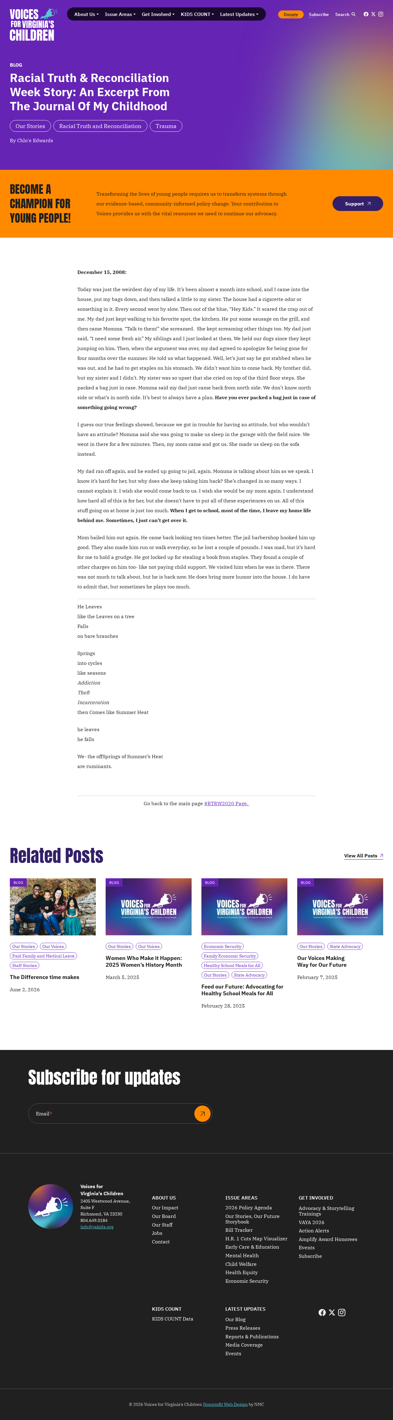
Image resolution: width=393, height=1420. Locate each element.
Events (307, 1247)
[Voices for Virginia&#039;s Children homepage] (34, 24)
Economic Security (247, 1281)
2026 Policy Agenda (248, 1208)
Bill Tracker (239, 1230)
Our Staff (162, 1225)
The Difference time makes (44, 977)
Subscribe (310, 1256)
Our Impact (165, 1208)
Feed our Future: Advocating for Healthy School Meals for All (242, 990)
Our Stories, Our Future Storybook (252, 1219)
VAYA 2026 (312, 1222)
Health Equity (241, 1272)
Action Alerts (314, 1231)
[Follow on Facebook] (366, 14)
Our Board (164, 1216)
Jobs (157, 1233)
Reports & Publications (252, 1337)
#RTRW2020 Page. (226, 803)
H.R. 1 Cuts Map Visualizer (256, 1239)
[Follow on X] (373, 14)
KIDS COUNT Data (172, 1319)
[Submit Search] (353, 14)
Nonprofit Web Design (225, 1404)
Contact (161, 1242)
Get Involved (316, 1198)
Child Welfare (241, 1264)
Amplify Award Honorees (328, 1239)
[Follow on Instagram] (380, 14)
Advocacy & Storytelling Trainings (326, 1211)
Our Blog (235, 1319)
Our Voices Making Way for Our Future (322, 961)
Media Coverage (244, 1345)
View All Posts (360, 856)
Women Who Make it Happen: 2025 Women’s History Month (144, 961)
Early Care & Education (252, 1247)
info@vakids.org (97, 1227)
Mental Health (242, 1255)
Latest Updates (245, 1309)
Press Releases (242, 1328)
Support (354, 204)
